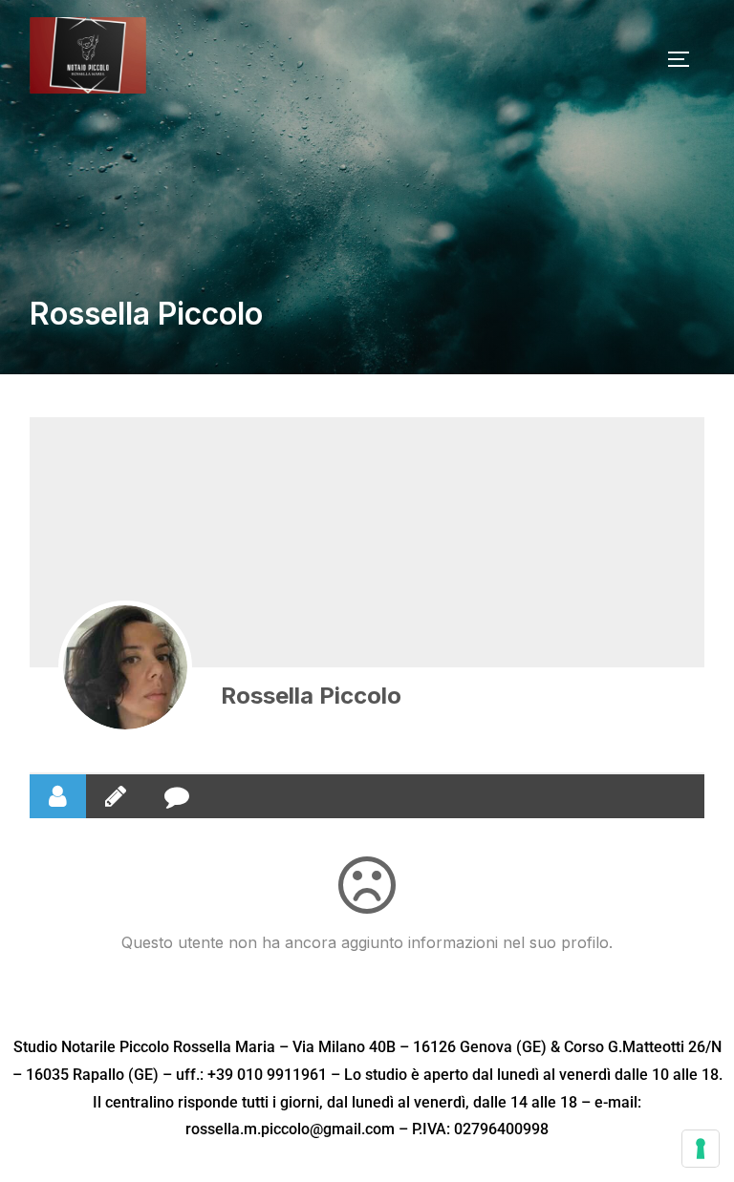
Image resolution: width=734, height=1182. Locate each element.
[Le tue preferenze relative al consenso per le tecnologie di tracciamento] (700, 1148)
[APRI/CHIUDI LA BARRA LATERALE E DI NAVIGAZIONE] (685, 59)
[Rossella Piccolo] (125, 667)
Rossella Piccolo (311, 695)
